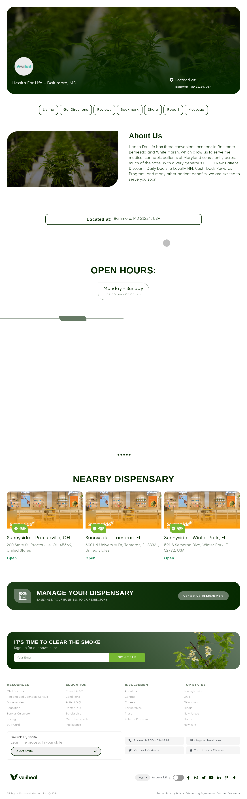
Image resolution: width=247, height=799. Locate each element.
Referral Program (136, 719)
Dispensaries (15, 702)
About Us (131, 691)
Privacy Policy (175, 793)
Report (173, 109)
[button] (56, 751)
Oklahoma (191, 702)
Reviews (104, 109)
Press (128, 713)
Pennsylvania (193, 691)
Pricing (11, 719)
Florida (188, 719)
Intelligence (73, 725)
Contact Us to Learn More (203, 595)
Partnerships (133, 708)
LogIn (141, 777)
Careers (130, 702)
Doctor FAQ (73, 708)
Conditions (73, 697)
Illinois (188, 708)
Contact (130, 697)
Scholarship (74, 713)
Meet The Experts (77, 719)
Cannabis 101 (75, 691)
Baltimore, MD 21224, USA (137, 219)
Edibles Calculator (19, 713)
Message (196, 109)
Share (153, 109)
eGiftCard (13, 725)
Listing (48, 109)
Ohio (187, 697)
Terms (160, 793)
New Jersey (191, 713)
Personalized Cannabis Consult (27, 697)
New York (190, 725)
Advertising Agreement (200, 793)
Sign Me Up (127, 657)
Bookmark (130, 109)
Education (13, 708)
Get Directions (75, 109)
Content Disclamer (228, 793)
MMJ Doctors (15, 691)
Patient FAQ (73, 702)
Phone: (151, 740)
